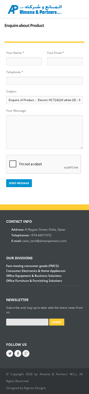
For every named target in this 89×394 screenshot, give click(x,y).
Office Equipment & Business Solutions (34, 276)
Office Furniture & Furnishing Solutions (34, 281)
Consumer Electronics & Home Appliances (36, 271)
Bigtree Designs (35, 388)
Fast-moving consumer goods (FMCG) (32, 266)
